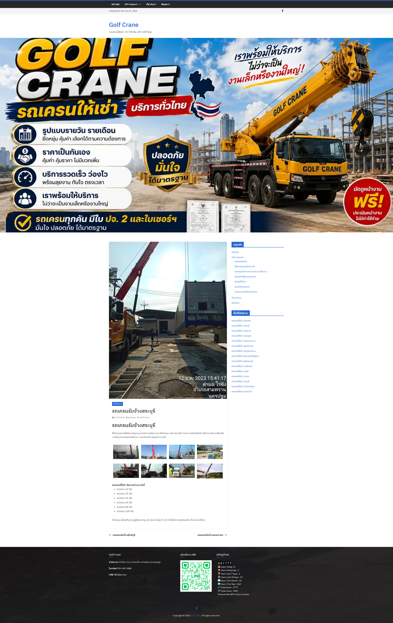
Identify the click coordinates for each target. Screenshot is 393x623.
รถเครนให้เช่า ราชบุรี (240, 381)
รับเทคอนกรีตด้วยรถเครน (246, 291)
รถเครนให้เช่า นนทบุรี (241, 325)
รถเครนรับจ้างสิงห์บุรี (124, 534)
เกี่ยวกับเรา (151, 4)
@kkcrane (122, 574)
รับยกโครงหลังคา (242, 286)
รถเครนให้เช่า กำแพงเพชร (243, 386)
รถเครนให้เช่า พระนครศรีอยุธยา (245, 356)
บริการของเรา (131, 4)
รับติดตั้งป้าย (240, 281)
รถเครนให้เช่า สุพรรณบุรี (242, 361)
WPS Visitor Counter (239, 594)
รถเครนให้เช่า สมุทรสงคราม (244, 351)
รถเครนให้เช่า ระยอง (240, 376)
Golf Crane (123, 25)
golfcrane (132, 417)
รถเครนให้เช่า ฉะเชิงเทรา (242, 366)
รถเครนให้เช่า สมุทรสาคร (242, 346)
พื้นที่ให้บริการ (117, 404)
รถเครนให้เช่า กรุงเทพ (241, 320)
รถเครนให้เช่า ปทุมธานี (241, 330)
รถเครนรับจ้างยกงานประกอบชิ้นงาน (251, 271)
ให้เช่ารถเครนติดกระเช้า (245, 266)
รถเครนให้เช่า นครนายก (242, 391)
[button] (139, 4)
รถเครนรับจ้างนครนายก (210, 534)
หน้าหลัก (115, 4)
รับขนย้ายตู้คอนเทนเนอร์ (245, 276)
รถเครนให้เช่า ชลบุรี (240, 371)
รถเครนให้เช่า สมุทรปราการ (243, 340)
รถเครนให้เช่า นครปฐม (241, 335)
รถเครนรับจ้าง (241, 261)
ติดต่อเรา (165, 4)
